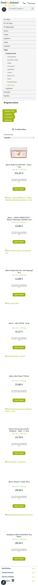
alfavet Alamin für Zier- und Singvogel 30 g (19, 271)
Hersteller (7, 92)
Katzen (6, 31)
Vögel (6, 50)
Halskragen (8, 120)
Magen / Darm (11, 75)
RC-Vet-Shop (8, 23)
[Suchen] (32, 8)
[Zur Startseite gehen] (6, 4)
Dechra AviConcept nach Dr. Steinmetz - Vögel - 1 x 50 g (19, 430)
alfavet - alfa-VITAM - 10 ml (19, 323)
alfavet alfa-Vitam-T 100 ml (19, 376)
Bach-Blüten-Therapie (12, 60)
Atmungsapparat (11, 56)
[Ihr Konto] (23, 4)
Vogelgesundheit (11, 53)
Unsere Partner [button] (7, 572)
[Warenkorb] (31, 4)
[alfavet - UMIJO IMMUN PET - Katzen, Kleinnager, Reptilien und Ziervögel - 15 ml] (19, 206)
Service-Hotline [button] (8, 577)
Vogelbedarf (9, 88)
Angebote (7, 38)
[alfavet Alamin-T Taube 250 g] (19, 470)
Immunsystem (11, 66)
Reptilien (6, 96)
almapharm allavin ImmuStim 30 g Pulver (19, 536)
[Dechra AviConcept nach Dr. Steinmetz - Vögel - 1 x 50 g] (19, 417)
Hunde (6, 42)
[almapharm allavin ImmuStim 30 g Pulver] (19, 523)
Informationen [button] (7, 581)
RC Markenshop (9, 27)
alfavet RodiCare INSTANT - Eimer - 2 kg (19, 166)
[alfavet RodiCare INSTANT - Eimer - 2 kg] (19, 153)
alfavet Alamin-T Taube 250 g (19, 482)
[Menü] (4, 9)
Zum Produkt (19, 189)
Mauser (9, 79)
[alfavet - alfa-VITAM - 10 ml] (19, 311)
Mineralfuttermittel (12, 82)
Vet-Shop (7, 19)
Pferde (6, 35)
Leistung (9, 72)
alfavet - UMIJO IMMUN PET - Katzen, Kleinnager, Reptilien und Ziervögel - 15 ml (19, 219)
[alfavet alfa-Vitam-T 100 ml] (19, 364)
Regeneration (11, 85)
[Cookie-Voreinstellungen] (13, 580)
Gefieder (9, 63)
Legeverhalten (10, 69)
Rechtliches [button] (6, 568)
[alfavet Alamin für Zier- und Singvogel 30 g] (19, 258)
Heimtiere (7, 46)
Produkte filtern (20, 129)
